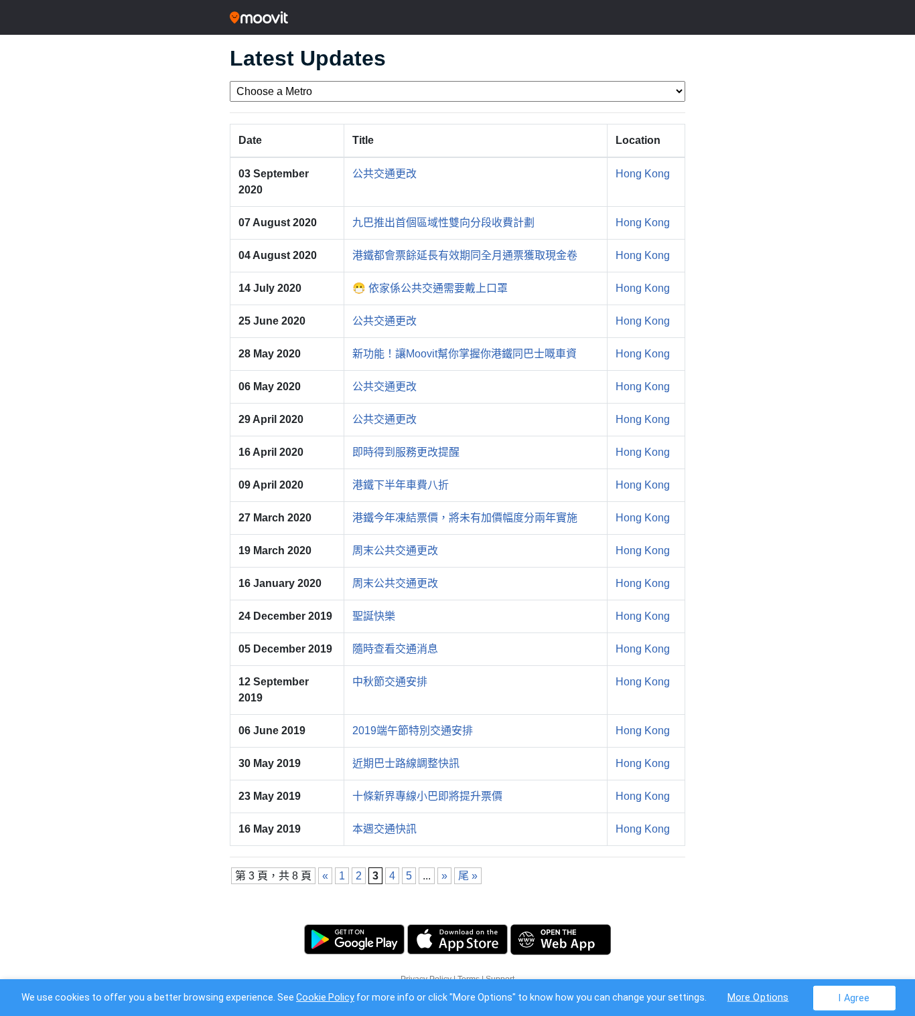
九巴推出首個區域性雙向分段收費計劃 (443, 222)
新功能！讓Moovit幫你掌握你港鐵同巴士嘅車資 (464, 353)
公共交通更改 (384, 173)
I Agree (853, 997)
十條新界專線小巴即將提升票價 (427, 796)
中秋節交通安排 (389, 681)
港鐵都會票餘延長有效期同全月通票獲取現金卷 (464, 255)
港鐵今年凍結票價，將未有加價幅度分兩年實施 (464, 517)
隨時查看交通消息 (395, 649)
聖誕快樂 (373, 616)
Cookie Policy (325, 997)
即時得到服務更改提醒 (406, 452)
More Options (758, 997)
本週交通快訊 (384, 829)
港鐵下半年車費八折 (400, 485)
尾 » (468, 875)
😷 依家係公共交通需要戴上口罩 (430, 288)
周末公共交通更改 (395, 550)
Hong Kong (643, 173)
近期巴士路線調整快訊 (406, 763)
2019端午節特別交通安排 (412, 730)
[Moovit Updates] (457, 17)
